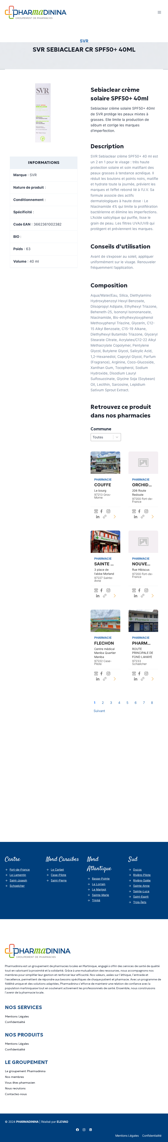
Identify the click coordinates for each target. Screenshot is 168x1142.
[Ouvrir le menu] (159, 12)
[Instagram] (84, 1130)
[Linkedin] (90, 1130)
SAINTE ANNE (108, 563)
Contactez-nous (16, 1094)
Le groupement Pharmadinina (25, 1071)
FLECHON (104, 643)
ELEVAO (62, 1121)
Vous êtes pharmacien (20, 1082)
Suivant (99, 711)
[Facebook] (77, 1130)
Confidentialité (15, 1022)
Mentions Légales (17, 1016)
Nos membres (14, 1077)
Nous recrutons (15, 1088)
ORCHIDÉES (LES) (150, 484)
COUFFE (102, 484)
